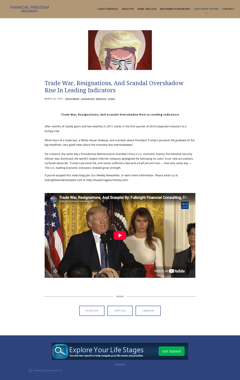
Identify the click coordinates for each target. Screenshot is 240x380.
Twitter (120, 311)
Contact (228, 9)
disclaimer (120, 364)
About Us (128, 9)
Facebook (91, 311)
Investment (72, 99)
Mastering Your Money (175, 9)
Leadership (88, 99)
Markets (101, 99)
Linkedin (148, 311)
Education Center (206, 9)
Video (111, 99)
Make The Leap (147, 9)
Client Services (107, 9)
